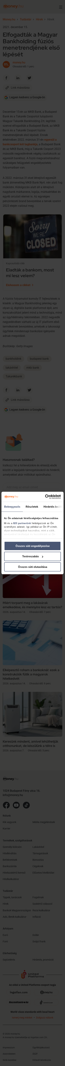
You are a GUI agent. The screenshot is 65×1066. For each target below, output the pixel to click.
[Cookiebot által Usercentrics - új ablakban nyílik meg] (46, 496)
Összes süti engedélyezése (33, 545)
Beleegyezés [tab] (12, 506)
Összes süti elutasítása (32, 566)
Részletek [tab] (32, 506)
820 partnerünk (22, 523)
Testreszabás (30, 556)
